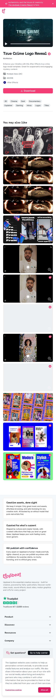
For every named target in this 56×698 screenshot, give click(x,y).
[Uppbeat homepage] (3, 11)
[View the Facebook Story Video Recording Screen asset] (28, 259)
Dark (23, 101)
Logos (38, 105)
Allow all (44, 690)
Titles (46, 105)
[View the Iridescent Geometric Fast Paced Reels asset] (28, 229)
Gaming (19, 105)
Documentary (35, 101)
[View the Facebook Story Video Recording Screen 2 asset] (28, 288)
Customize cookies (13, 690)
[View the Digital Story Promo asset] (28, 377)
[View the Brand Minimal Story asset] (28, 437)
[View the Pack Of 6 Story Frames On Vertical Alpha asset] (28, 407)
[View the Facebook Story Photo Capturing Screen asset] (28, 348)
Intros (29, 105)
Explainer (8, 105)
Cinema (14, 101)
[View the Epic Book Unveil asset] (28, 170)
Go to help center (39, 652)
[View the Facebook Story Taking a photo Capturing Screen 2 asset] (28, 318)
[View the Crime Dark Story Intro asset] (28, 141)
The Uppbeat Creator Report (20, 5)
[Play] (6, 44)
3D (6, 101)
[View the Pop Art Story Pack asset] (28, 466)
